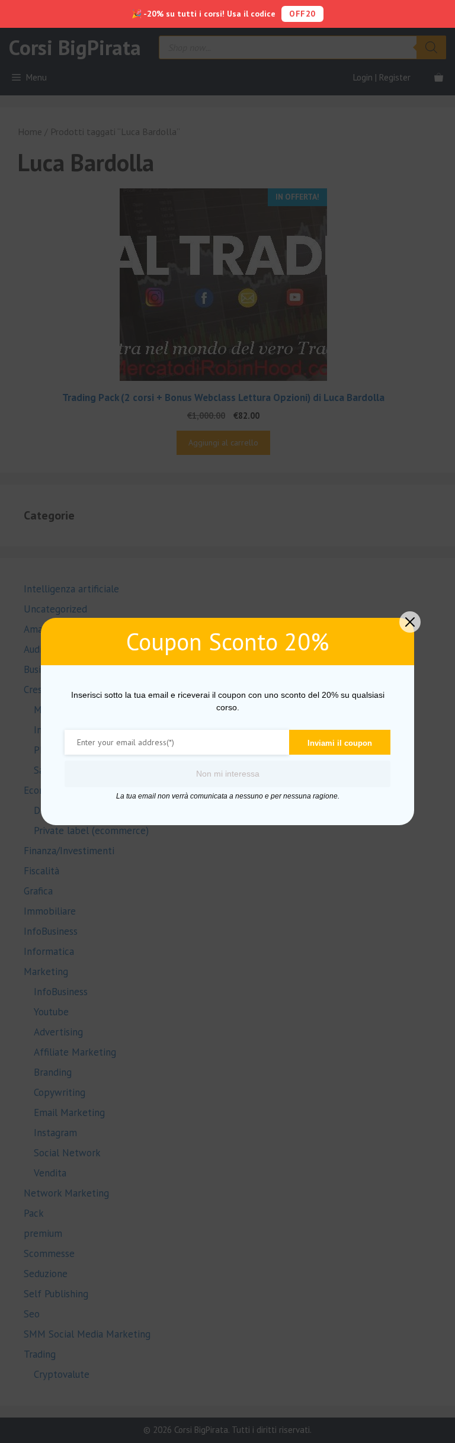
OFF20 (302, 13)
